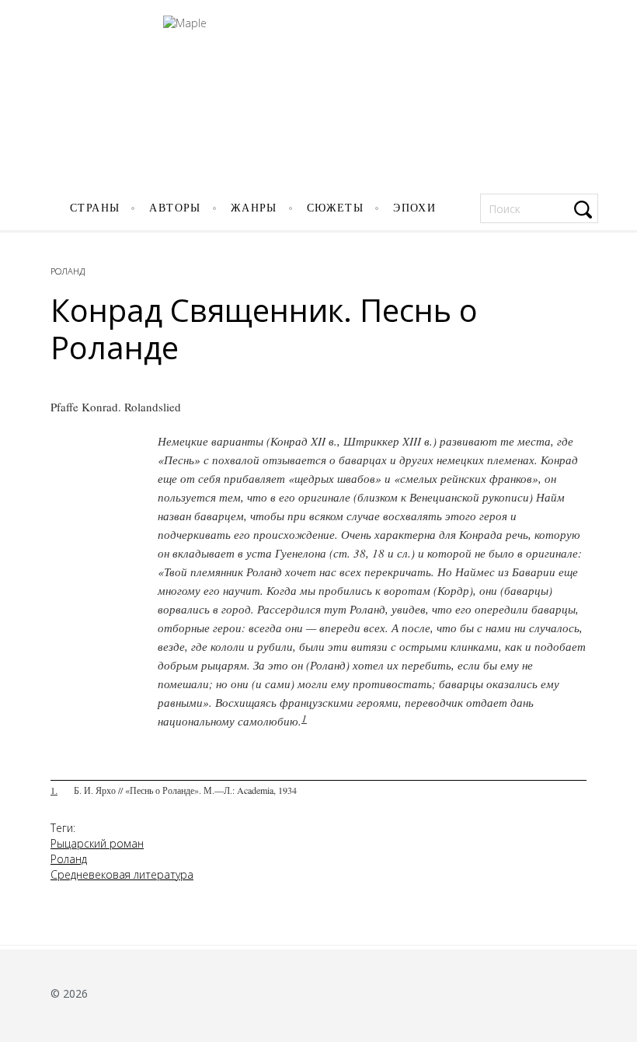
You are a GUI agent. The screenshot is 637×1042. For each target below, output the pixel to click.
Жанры (254, 208)
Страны (95, 208)
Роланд (67, 271)
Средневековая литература (121, 874)
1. (53, 790)
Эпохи (414, 208)
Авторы (174, 208)
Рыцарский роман (97, 843)
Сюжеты (335, 208)
